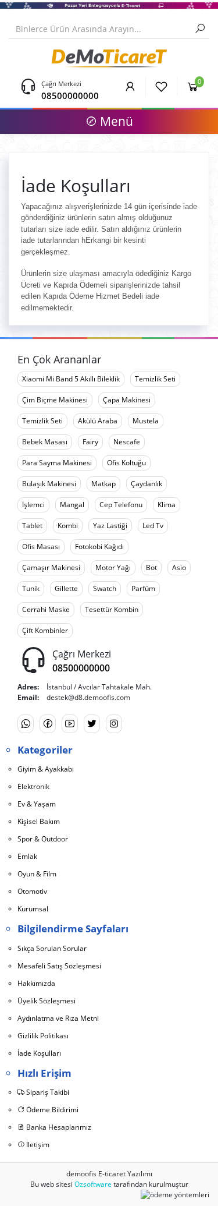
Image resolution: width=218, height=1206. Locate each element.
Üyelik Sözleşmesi (46, 1001)
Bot (151, 567)
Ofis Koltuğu (126, 463)
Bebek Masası (44, 442)
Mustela (146, 421)
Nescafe (126, 442)
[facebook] (48, 724)
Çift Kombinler (45, 630)
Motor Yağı (113, 567)
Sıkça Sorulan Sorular (52, 948)
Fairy (90, 442)
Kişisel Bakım (38, 821)
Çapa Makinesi (127, 400)
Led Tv (152, 526)
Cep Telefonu (120, 505)
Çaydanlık (146, 484)
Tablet (32, 526)
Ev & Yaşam (36, 804)
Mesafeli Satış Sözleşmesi (59, 966)
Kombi (68, 526)
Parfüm (143, 588)
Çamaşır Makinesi (51, 567)
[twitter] (92, 724)
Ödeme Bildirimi (51, 1110)
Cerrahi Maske (46, 609)
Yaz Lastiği (110, 526)
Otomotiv (32, 891)
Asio (179, 567)
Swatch (104, 588)
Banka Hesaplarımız (57, 1127)
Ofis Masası (41, 546)
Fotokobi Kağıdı (99, 546)
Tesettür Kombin (111, 609)
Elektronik (33, 786)
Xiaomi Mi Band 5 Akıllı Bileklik (71, 379)
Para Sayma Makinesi (57, 463)
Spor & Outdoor (42, 839)
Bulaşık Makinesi (49, 484)
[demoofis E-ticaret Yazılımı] (109, 57)
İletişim (36, 1145)
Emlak (27, 856)
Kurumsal (32, 909)
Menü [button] (115, 121)
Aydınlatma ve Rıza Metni (58, 1018)
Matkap (103, 484)
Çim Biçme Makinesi (55, 400)
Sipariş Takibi (46, 1092)
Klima (167, 505)
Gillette (66, 588)
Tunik (31, 588)
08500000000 (70, 95)
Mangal (72, 505)
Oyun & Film (36, 874)
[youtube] (70, 724)
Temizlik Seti (155, 379)
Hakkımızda (36, 983)
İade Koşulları (39, 1053)
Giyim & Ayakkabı (45, 769)
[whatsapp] (25, 724)
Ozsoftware (93, 1184)
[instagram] (114, 724)
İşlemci (33, 505)
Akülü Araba (97, 421)
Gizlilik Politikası (43, 1036)
